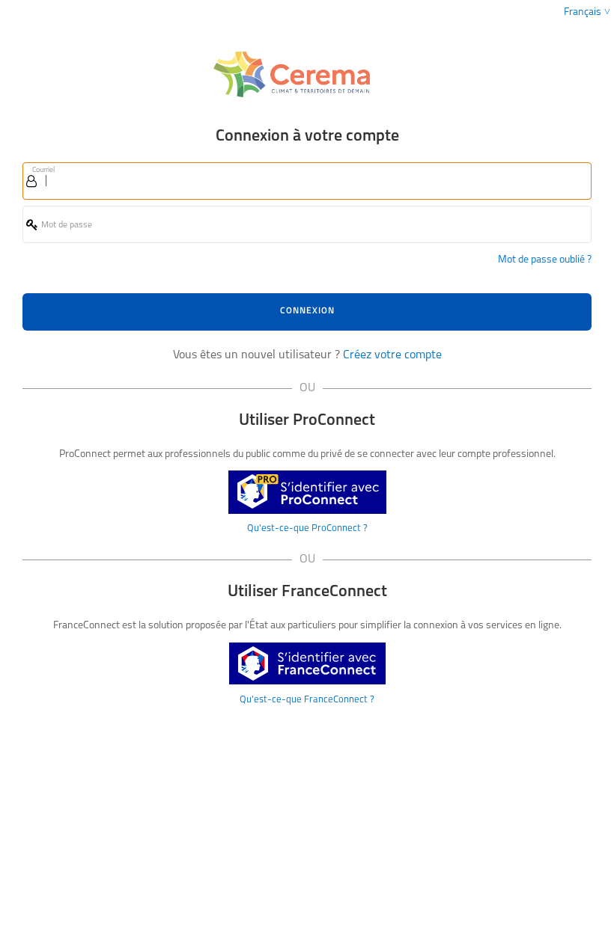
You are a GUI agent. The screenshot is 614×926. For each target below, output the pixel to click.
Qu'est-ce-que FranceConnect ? (307, 700)
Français (582, 12)
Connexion (307, 311)
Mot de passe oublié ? (545, 260)
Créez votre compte (392, 355)
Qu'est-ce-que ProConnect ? (307, 528)
